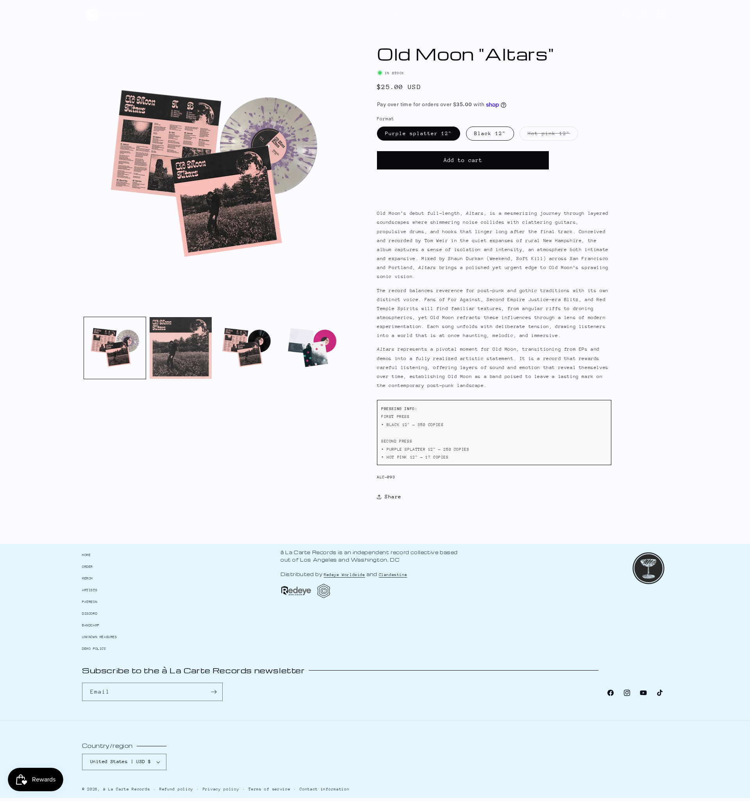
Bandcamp (392, 15)
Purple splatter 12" (418, 133)
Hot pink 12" (553, 135)
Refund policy (176, 789)
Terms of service (269, 789)
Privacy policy (221, 789)
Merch (357, 15)
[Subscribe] (213, 692)
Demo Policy (94, 648)
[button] (626, 14)
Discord (434, 15)
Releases (337, 15)
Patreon (413, 15)
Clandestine (393, 575)
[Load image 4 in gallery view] (312, 348)
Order (87, 566)
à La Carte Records (126, 789)
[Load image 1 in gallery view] (115, 348)
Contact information (324, 789)
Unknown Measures (99, 637)
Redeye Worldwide (344, 575)
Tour (373, 15)
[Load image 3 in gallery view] (246, 348)
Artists (315, 15)
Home (86, 555)
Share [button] (393, 497)
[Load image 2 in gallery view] (180, 348)
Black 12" (490, 133)
